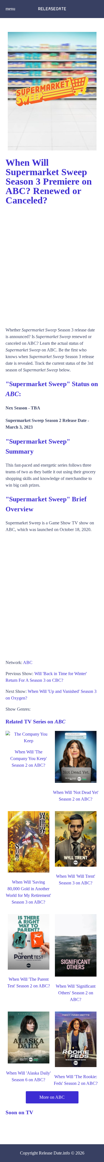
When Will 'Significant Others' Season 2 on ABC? (75, 993)
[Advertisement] (52, 264)
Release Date (50, 1153)
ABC (27, 662)
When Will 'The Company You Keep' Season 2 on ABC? (28, 758)
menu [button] (10, 8)
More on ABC (52, 1097)
